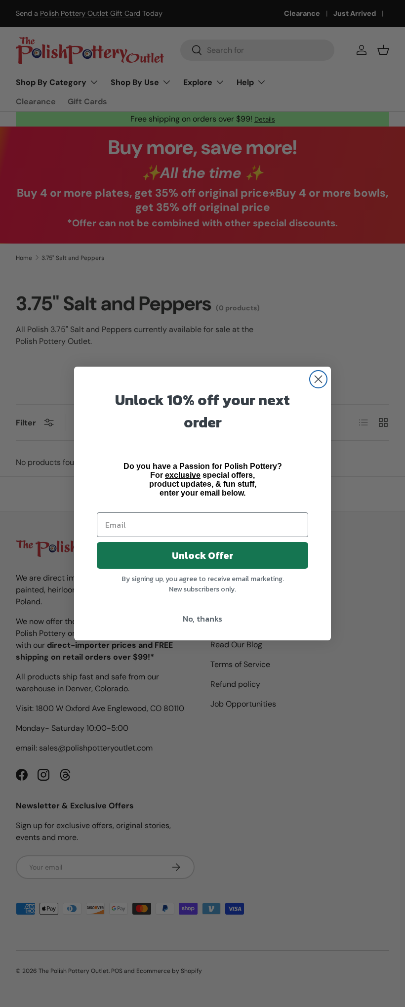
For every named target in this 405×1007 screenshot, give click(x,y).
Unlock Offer (203, 555)
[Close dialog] (318, 379)
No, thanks (202, 619)
